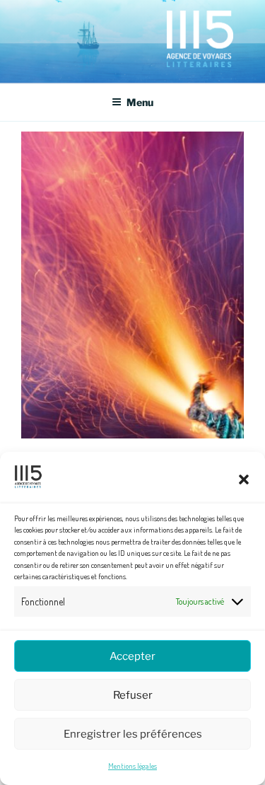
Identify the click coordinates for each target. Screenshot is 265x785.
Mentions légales (132, 766)
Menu (139, 102)
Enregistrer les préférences (133, 734)
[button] (244, 479)
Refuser (133, 695)
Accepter (132, 656)
